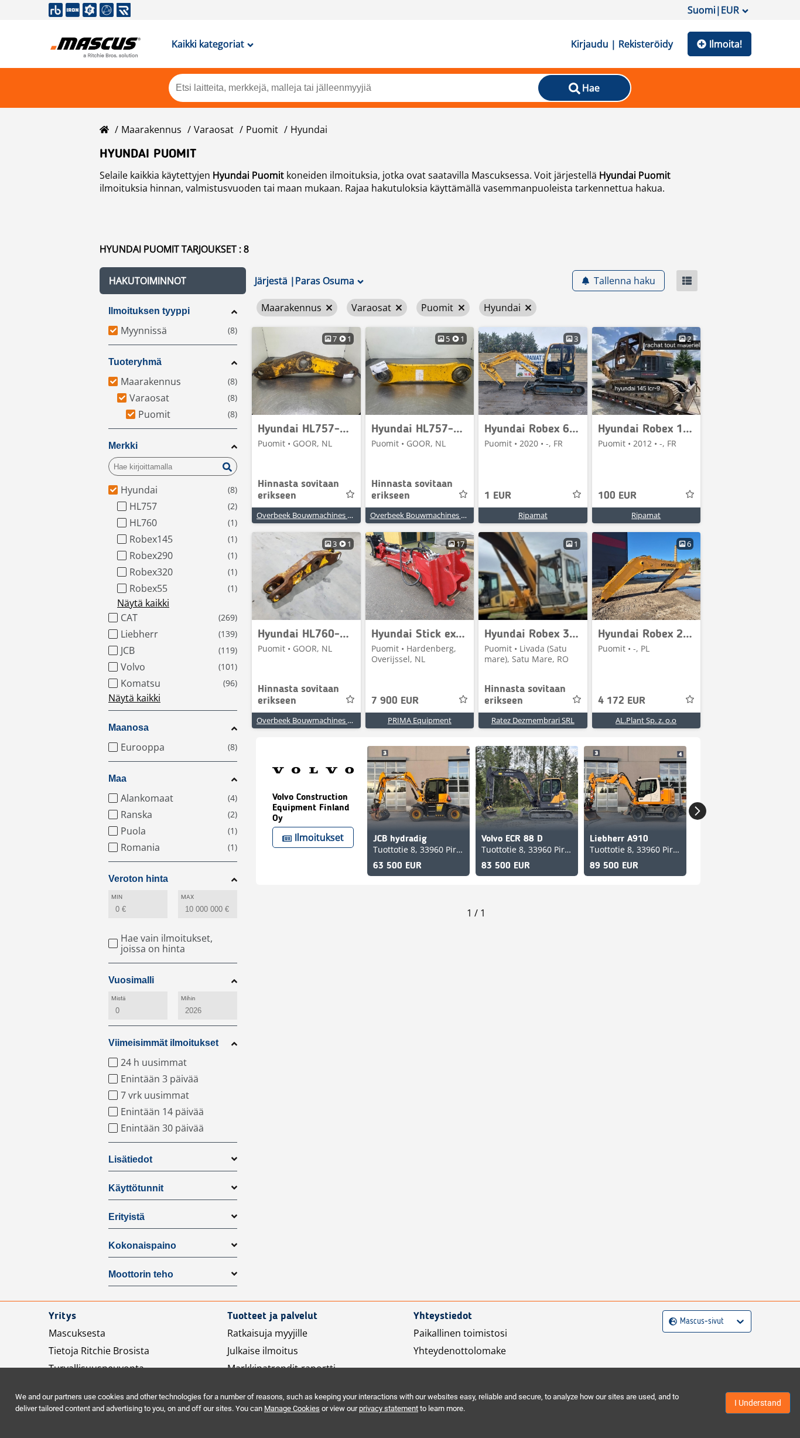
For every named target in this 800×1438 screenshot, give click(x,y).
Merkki (123, 446)
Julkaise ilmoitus (262, 1350)
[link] (306, 371)
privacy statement (388, 1408)
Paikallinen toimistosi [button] (460, 1333)
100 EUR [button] (617, 495)
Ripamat (533, 515)
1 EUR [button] (497, 495)
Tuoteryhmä (135, 362)
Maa (117, 778)
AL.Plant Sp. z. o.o (646, 720)
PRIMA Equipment (420, 720)
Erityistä (126, 1217)
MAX (187, 897)
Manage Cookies (292, 1408)
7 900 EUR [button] (395, 701)
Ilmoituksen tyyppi (149, 311)
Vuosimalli (131, 980)
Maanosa (128, 727)
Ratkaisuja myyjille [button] (267, 1333)
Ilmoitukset (319, 837)
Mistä (118, 998)
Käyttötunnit (135, 1188)
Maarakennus (151, 129)
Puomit (262, 129)
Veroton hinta (138, 879)
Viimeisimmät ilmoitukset (163, 1043)
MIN (116, 897)
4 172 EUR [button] (621, 701)
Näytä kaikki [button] (143, 603)
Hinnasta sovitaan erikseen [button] (298, 490)
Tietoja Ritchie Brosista (99, 1350)
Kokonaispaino (142, 1245)
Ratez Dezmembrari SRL (533, 720)
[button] (173, 280)
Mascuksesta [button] (77, 1333)
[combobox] (670, 1322)
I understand (757, 1403)
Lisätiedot (130, 1159)
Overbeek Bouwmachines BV (307, 515)
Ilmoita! (725, 44)
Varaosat (214, 129)
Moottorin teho (140, 1274)
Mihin (188, 998)
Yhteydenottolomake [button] (459, 1350)
